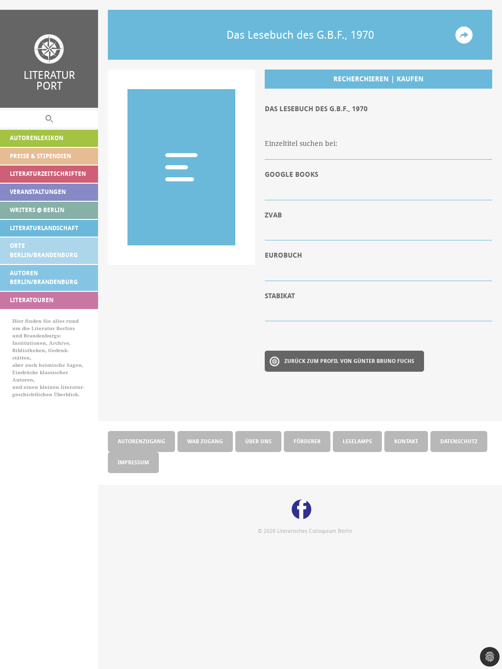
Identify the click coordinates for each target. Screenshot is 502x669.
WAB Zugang (205, 441)
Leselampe (357, 441)
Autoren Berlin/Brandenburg (44, 278)
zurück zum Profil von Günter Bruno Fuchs (349, 360)
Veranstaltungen (38, 192)
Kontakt (406, 441)
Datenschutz (458, 441)
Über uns (258, 441)
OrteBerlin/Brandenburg (44, 250)
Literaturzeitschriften (48, 173)
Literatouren (31, 300)
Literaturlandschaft (44, 228)
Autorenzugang (141, 441)
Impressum (133, 462)
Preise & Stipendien (40, 156)
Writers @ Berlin (37, 210)
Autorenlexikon (36, 138)
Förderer (307, 441)
